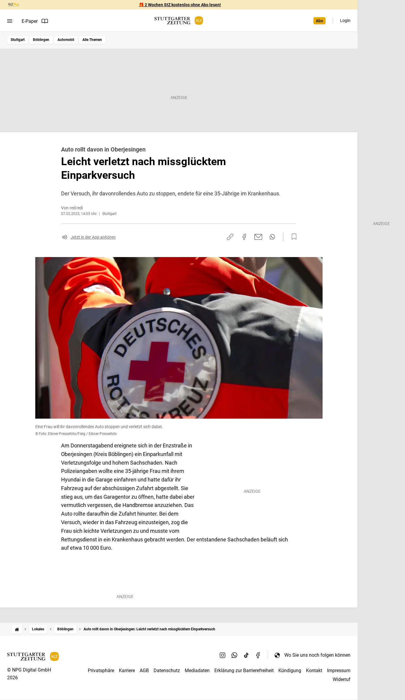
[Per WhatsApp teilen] (272, 237)
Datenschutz (167, 670)
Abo (319, 20)
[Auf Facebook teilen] (244, 237)
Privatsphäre (101, 670)
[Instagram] (222, 655)
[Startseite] (17, 629)
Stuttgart (18, 40)
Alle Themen (92, 40)
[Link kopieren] (230, 237)
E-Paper (30, 21)
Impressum (338, 670)
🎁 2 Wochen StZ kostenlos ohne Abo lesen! (180, 4)
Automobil (66, 40)
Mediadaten (197, 670)
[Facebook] (258, 655)
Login (345, 20)
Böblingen (41, 40)
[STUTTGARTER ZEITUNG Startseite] (178, 20)
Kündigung (289, 670)
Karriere (127, 670)
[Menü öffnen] (9, 21)
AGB (144, 670)
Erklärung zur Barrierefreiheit (244, 670)
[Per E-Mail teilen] (258, 237)
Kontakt (314, 670)
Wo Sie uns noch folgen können (317, 655)
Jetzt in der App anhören (93, 237)
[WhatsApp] (234, 655)
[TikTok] (246, 655)
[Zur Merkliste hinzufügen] (292, 237)
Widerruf (341, 679)
